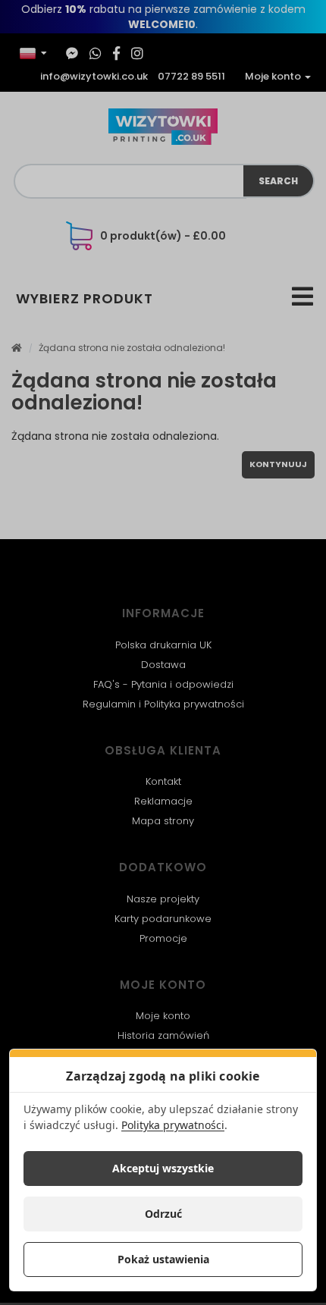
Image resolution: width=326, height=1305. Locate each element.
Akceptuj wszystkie (163, 1168)
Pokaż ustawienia (163, 1259)
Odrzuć (163, 1213)
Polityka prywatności (172, 1125)
